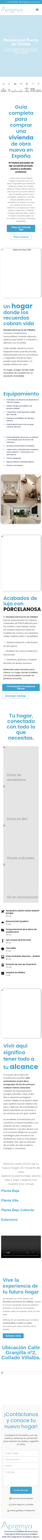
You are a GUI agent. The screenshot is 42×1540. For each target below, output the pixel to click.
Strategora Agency (31, 1537)
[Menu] (37, 9)
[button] (21, 1246)
